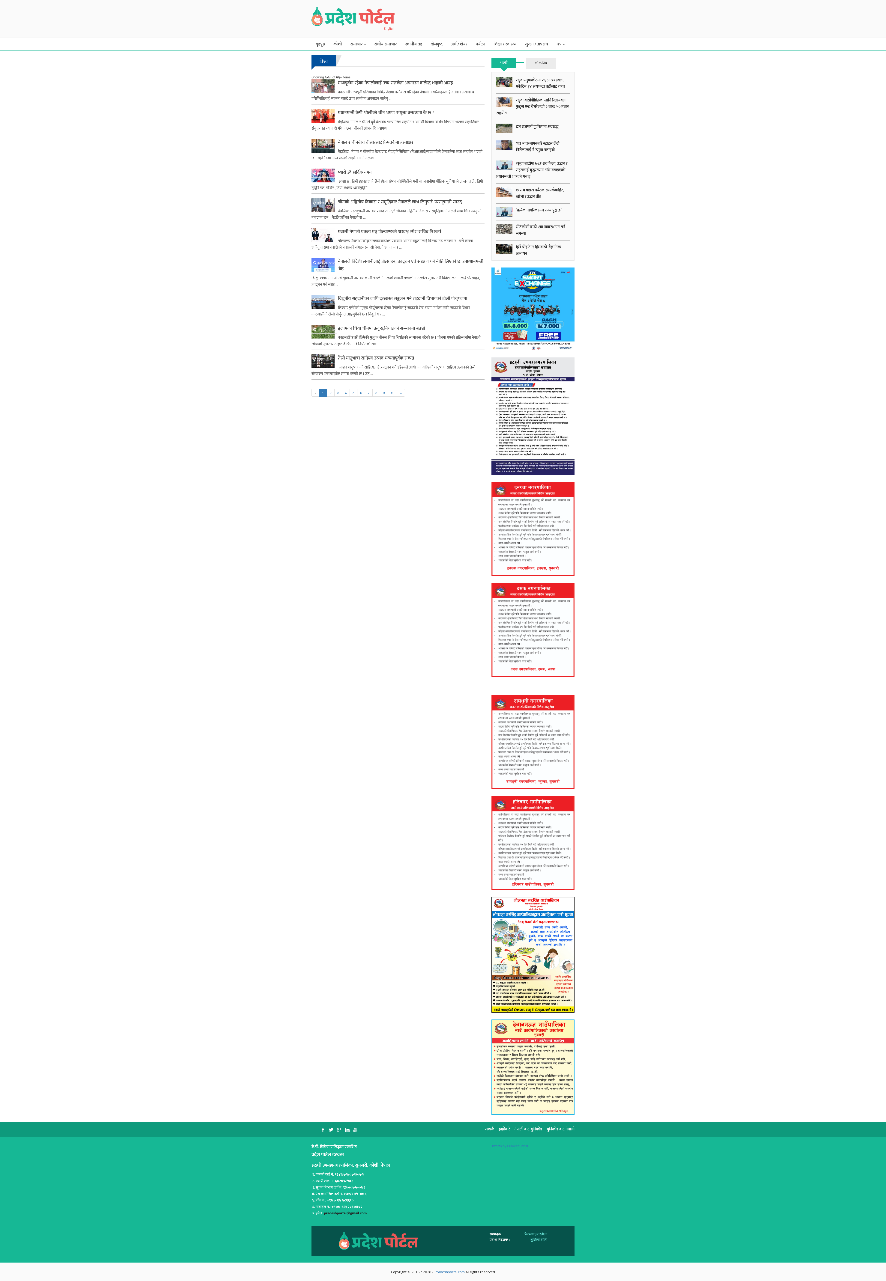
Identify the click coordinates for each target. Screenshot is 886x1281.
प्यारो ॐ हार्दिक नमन (355, 172)
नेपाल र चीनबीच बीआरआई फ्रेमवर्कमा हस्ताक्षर (375, 142)
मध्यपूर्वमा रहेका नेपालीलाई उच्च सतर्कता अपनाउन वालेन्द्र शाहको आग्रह (395, 83)
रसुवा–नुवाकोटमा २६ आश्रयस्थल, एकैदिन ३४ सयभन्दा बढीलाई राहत (540, 83)
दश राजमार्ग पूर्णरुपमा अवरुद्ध (537, 126)
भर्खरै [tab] (504, 62)
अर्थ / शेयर (459, 44)
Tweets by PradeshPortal (509, 1146)
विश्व (324, 60)
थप (560, 44)
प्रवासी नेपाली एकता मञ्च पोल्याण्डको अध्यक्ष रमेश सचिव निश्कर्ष (389, 231)
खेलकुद (437, 44)
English (389, 28)
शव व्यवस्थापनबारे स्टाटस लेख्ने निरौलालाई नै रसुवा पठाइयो (538, 147)
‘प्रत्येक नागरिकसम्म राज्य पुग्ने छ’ (539, 210)
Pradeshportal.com (449, 1271)
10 (392, 392)
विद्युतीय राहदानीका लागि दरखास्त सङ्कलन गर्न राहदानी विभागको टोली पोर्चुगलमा (402, 298)
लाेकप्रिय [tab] (541, 63)
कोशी (337, 44)
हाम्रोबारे (504, 1129)
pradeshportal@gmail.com (345, 1213)
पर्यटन (480, 44)
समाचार (357, 44)
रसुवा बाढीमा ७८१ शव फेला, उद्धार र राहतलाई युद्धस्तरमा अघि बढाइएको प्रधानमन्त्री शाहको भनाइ (531, 170)
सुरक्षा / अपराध (536, 44)
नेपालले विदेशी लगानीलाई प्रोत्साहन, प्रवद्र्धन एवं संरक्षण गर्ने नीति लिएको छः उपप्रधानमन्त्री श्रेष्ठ (410, 265)
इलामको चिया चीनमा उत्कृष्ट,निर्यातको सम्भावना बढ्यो (381, 328)
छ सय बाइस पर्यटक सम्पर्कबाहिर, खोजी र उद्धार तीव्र (540, 193)
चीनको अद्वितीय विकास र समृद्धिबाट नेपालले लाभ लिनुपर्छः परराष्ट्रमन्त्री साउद (400, 202)
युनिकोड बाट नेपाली (561, 1129)
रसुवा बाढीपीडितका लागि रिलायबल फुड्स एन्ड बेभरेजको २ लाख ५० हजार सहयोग (532, 107)
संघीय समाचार (385, 44)
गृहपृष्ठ (320, 44)
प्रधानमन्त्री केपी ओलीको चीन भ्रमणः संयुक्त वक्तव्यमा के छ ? (386, 112)
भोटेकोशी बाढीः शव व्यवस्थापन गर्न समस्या (540, 230)
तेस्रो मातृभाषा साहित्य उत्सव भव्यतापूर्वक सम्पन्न (376, 358)
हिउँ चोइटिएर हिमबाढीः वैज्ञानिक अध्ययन (538, 250)
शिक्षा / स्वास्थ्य (505, 44)
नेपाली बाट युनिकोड (528, 1129)
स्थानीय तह (413, 44)
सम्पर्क (489, 1129)
